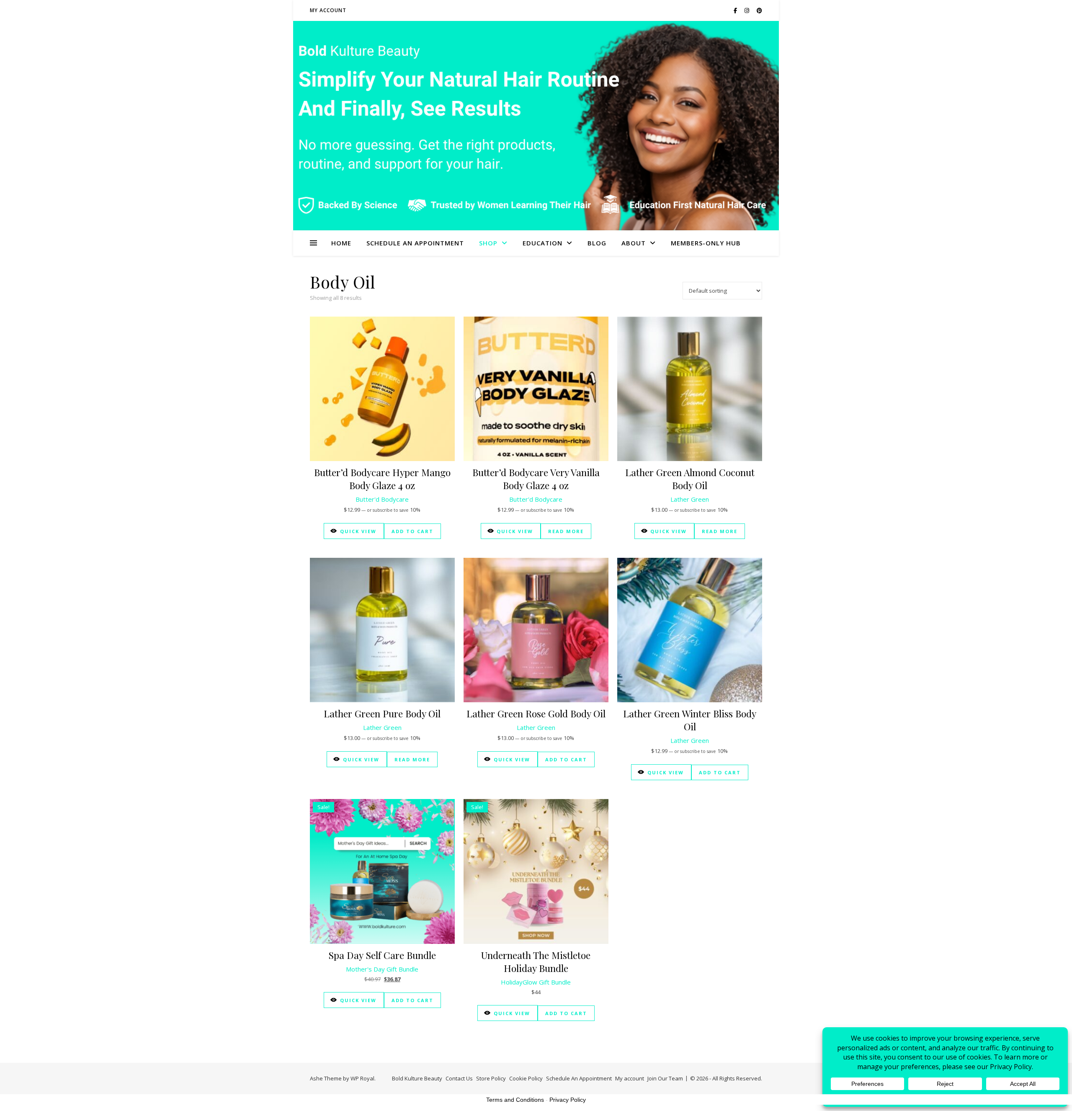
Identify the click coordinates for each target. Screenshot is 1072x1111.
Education (542, 243)
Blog (597, 243)
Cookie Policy (526, 1078)
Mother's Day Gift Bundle (382, 969)
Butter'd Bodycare (382, 499)
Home (341, 243)
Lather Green (689, 499)
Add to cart (412, 531)
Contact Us (459, 1078)
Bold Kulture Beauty (417, 1078)
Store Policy (491, 1078)
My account (328, 10)
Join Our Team (665, 1078)
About (633, 243)
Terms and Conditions (515, 1099)
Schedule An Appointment (415, 243)
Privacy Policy (567, 1099)
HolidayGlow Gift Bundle (536, 982)
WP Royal (362, 1078)
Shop (488, 243)
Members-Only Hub (706, 243)
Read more (566, 531)
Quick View (358, 531)
